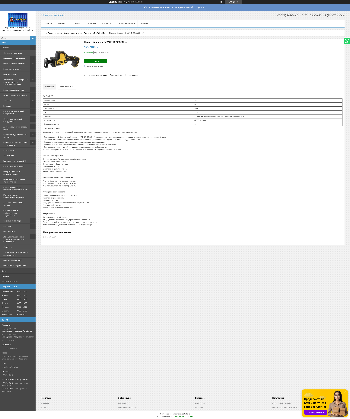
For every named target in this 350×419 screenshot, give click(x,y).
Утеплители (8, 155)
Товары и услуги (55, 33)
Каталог (5, 47)
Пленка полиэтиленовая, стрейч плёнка (14, 180)
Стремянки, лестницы (12, 53)
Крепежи (7, 106)
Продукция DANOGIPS (12, 260)
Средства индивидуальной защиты (15, 135)
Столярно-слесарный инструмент (12, 120)
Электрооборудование (13, 90)
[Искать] (33, 38)
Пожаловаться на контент (183, 416)
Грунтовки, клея (10, 74)
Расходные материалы (13, 166)
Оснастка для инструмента (15, 95)
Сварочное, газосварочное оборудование (15, 143)
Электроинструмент (12, 69)
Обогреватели (9, 231)
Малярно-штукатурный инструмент (13, 112)
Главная (48, 23)
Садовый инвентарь (12, 221)
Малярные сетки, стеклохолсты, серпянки (13, 196)
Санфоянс (7, 247)
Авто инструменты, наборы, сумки (15, 128)
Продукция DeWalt (92, 33)
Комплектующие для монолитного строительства (15, 188)
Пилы (104, 33)
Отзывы (5, 276)
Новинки (92, 23)
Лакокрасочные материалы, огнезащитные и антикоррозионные (15, 82)
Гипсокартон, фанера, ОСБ (15, 161)
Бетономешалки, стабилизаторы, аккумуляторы (10, 213)
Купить (200, 7)
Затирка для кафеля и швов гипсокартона (15, 253)
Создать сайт (128, 2)
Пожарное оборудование (14, 265)
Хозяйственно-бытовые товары (13, 203)
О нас (4, 271)
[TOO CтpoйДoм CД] (17, 20)
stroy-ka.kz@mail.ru (10, 367)
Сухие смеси (8, 150)
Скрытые (7, 226)
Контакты (106, 23)
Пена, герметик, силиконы (14, 63)
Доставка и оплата (10, 281)
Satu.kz (187, 414)
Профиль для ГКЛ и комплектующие (11, 172)
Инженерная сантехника (14, 58)
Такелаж (7, 100)
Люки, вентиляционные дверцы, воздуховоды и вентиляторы (13, 239)
